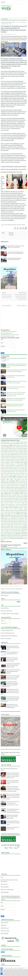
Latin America (3, 490)
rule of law (11, 516)
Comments (4, 623)
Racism (13, 512)
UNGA (10, 530)
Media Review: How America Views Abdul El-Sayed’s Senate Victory (13, 647)
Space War (13, 522)
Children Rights (8, 454)
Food (19, 468)
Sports (19, 522)
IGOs (6, 477)
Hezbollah (11, 474)
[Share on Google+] (20, 227)
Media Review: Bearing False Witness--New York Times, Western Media (12, 817)
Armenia (22, 446)
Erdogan (2, 467)
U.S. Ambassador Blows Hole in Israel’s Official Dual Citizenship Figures (13, 823)
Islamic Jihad (24, 484)
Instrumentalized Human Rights (20, 479)
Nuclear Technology (23, 501)
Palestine (3, 505)
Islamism (17, 485)
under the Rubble (5, 530)
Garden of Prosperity (19, 470)
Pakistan (25, 504)
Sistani (9, 521)
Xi (23, 538)
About (6, 968)
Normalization (24, 499)
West (2, 536)
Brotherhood (10, 451)
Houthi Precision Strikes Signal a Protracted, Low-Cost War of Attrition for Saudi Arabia (13, 677)
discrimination (18, 460)
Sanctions (22, 516)
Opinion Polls (24, 502)
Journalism (8, 488)
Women (22, 536)
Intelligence (3, 481)
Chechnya (3, 454)
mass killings (9, 491)
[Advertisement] (10, 863)
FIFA (18, 467)
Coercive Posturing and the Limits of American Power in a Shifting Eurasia (15, 252)
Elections (3, 465)
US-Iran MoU (19, 532)
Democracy (3, 460)
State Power (7, 524)
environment (18, 465)
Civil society (23, 454)
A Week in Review (19, 441)
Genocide (7, 471)
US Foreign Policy (8, 532)
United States (14, 530)
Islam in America (17, 482)
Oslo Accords (20, 504)
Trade (14, 527)
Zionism (2, 540)
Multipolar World (4, 495)
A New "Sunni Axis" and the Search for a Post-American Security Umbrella (12, 659)
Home (2, 877)
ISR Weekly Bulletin (10, 487)
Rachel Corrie (9, 512)
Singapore (6, 521)
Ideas (4, 477)
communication (14, 456)
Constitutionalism (13, 457)
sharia (9, 519)
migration (13, 493)
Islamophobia (22, 485)
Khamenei (16, 488)
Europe (8, 467)
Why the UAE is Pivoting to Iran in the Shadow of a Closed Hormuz (16, 246)
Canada (17, 451)
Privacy (15, 968)
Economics (12, 462)
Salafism (18, 516)
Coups (26, 457)
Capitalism (21, 451)
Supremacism (3, 526)
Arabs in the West (16, 446)
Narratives (3, 498)
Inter (7, 481)
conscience (7, 457)
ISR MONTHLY (4, 925)
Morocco (25, 493)
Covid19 (2, 459)
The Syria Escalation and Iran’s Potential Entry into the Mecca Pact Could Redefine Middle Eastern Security (17, 365)
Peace (6, 505)
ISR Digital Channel (5, 928)
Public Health (22, 510)
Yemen (19, 86)
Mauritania (14, 491)
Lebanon (16, 490)
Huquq (17, 476)
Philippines (10, 505)
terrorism (24, 526)
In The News (19, 477)
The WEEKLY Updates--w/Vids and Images (9, 613)
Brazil (2, 451)
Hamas (26, 473)
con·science (24, 456)
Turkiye (2, 529)
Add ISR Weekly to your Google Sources (9, 635)
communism (19, 456)
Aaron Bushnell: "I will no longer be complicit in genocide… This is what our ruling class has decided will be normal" (16, 394)
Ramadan (19, 512)
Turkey (25, 527)
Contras (18, 457)
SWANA (8, 526)
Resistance (22, 515)
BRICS (6, 451)
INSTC (11, 479)
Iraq (7, 482)
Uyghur (25, 532)
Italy (26, 487)
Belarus (14, 449)
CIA (20, 454)
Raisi (16, 512)
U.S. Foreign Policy (14, 529)
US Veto (14, 532)
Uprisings (22, 530)
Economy (2, 463)
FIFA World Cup (22, 467)
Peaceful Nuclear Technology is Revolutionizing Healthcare (14, 259)
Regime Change (4, 513)
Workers (8, 538)
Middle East (7, 493)
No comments (13, 34)
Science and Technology (10, 518)
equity (26, 465)
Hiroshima (19, 474)
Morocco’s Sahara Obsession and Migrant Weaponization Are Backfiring (13, 671)
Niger (17, 499)
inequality (3, 479)
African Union (23, 443)
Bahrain (6, 449)
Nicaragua (6, 499)
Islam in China (22, 482)
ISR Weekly (11, 968)
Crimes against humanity (13, 459)
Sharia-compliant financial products (18, 519)
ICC (1, 477)
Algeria (4, 445)
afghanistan (14, 443)
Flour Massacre (15, 468)
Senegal (2, 519)
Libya (20, 490)
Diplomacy (13, 460)
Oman (16, 502)
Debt (26, 459)
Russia (15, 516)
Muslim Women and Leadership (20, 495)
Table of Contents (4, 922)
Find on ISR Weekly (5, 892)
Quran (5, 512)
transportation (18, 527)
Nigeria (20, 499)
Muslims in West (15, 496)
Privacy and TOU (4, 884)
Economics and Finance (21, 462)
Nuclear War (3, 502)
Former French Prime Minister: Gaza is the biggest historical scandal (13, 782)
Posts (3, 620)
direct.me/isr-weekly (5, 930)
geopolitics (12, 471)
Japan (2, 488)
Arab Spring (9, 446)
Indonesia (25, 477)
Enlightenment (12, 465)
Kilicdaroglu (21, 488)
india (23, 477)
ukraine (23, 529)
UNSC (19, 530)
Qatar (2, 512)
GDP (4, 471)
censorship (15, 453)
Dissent (22, 460)
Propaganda (20, 509)
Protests (12, 510)
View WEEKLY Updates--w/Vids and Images (10, 334)
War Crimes (6, 535)
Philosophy (15, 505)
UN (26, 529)
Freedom (2, 470)
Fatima (15, 467)
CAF (14, 451)
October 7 (11, 502)
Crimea (6, 459)
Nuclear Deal (16, 501)
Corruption (22, 457)
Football (22, 468)
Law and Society (10, 490)
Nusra (8, 502)
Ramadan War (24, 512)
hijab (15, 474)
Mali (5, 491)
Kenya (12, 488)
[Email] (1, 971)
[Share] (1, 974)
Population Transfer (23, 507)
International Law (23, 481)
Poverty (7, 509)
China (12, 454)
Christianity (16, 454)
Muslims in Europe (7, 496)
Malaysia (2, 491)
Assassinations (19, 448)
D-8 (20, 459)
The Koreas (6, 527)
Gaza (26, 470)
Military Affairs (19, 493)
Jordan (5, 488)
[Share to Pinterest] (25, 227)
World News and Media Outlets (7, 889)
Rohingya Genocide (5, 516)
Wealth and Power (17, 535)
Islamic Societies (10, 485)
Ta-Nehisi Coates (18, 526)
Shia (26, 519)
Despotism (8, 460)
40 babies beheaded (5, 441)
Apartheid (14, 445)
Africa (18, 443)
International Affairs (14, 481)
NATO (11, 498)
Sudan (17, 524)
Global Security (21, 471)
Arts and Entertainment (9, 448)
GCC (2, 471)
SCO (17, 518)
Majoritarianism (24, 490)
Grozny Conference (20, 473)
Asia (15, 448)
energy (6, 465)
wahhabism (17, 533)
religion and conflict (12, 513)
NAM (26, 496)
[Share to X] (17, 227)
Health (2, 474)
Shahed (5, 519)
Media (18, 491)
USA (23, 532)
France (25, 468)
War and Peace (17, 224)
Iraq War (10, 482)
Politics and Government (11, 507)
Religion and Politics (6, 515)
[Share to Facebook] (15, 227)
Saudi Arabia (6, 39)
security (25, 518)
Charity (25, 453)
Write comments (21, 305)
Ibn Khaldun (25, 476)
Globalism (5, 473)
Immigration (9, 477)
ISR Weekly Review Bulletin (19, 487)
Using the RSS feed (5, 608)
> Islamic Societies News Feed (7, 630)
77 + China (12, 441)
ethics (5, 467)
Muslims (2, 496)
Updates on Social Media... (6, 638)
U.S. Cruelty (6, 529)
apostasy (18, 445)
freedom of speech (8, 470)
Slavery (13, 521)
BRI (3, 451)
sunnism (25, 524)
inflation (7, 479)
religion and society (15, 515)
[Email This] (23, 227)
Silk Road (2, 521)
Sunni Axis (21, 524)
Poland (22, 505)
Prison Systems (13, 509)
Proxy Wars (17, 510)
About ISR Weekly (4, 933)
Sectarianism (21, 518)
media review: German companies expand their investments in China (7, 296)
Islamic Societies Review (10, 588)
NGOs (2, 499)
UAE (19, 529)
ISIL (13, 482)
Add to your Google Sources (6, 333)
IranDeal (4, 482)
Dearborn (23, 459)
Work (4, 538)
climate (4, 456)
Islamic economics (18, 484)
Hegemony (6, 474)
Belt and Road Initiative (22, 449)
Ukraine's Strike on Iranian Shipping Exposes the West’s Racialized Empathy (13, 706)
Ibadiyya (21, 476)
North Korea (10, 501)
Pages (3, 2)
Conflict (2, 457)
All (5, 224)
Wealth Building (24, 535)
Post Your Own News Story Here (7, 336)
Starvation (2, 524)
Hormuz (7, 476)
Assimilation (24, 448)
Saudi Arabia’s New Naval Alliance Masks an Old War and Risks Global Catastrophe (13, 665)
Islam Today (12, 484)
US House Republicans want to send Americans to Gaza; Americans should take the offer (13, 811)
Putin (26, 510)
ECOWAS (7, 463)
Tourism (11, 527)
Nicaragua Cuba (12, 499)
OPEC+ (19, 502)
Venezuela (3, 533)
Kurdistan (25, 488)
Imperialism (14, 477)
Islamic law (3, 485)
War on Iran (11, 535)
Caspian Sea (7, 453)
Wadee (13, 533)
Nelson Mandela (24, 498)
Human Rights (12, 476)
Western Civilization (7, 536)
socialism (19, 521)
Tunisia (22, 527)
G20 (13, 470)
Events (11, 467)
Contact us (20, 968)
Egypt (25, 464)
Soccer (16, 521)
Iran (22, 203)
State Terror (13, 524)
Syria (12, 526)
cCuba (11, 453)
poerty (20, 505)
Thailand (2, 527)
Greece (13, 473)
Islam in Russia (7, 484)
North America (4, 501)
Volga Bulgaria (8, 533)
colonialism (8, 456)
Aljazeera (8, 445)
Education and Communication (17, 463)
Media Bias (22, 491)
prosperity (8, 510)
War (21, 533)
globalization (9, 473)
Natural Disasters (16, 498)
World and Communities (16, 538)
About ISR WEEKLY (5, 886)
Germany (16, 471)
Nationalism (7, 498)
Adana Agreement (8, 443)
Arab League (22, 445)
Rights (26, 515)
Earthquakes (7, 462)
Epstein (22, 465)
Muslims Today (21, 496)
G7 (14, 470)
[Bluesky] (1, 968)
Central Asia (21, 453)
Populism (2, 509)
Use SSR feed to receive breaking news (9, 331)
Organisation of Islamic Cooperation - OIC (9, 504)
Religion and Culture (21, 513)
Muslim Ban (10, 495)
